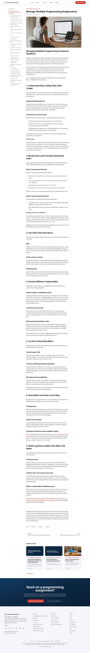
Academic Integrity (46, 641)
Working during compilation (14, 62)
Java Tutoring (54, 620)
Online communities (15, 69)
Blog (70, 628)
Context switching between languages (15, 58)
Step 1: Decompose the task (16, 27)
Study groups (14, 67)
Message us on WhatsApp (10, 633)
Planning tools (14, 38)
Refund (39, 641)
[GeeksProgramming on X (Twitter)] (13, 628)
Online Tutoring (54, 616)
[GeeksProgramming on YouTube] (23, 628)
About (70, 616)
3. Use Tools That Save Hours (16, 33)
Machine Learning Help (38, 628)
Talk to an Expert (80, 2)
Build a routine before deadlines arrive (15, 84)
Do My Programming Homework (40, 616)
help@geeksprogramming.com (11, 631)
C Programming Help (37, 624)
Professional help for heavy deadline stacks (15, 72)
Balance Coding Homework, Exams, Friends (72, 560)
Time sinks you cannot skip (16, 21)
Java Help (35, 618)
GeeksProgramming (13, 614)
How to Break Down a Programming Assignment (53, 560)
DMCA (52, 641)
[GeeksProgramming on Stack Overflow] (9, 628)
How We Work (72, 624)
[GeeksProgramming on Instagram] (20, 628)
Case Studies (72, 630)
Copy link (47, 526)
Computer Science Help (38, 630)
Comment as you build (16, 47)
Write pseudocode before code (16, 50)
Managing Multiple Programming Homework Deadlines (15, 12)
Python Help (35, 620)
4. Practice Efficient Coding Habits (16, 41)
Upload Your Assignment (54, 601)
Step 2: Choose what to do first (16, 30)
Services (38, 2)
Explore (56, 2)
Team (70, 618)
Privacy (32, 641)
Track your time (14, 78)
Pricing (51, 2)
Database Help (36, 626)
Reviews (71, 620)
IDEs (12, 34)
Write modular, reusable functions (16, 44)
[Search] (73, 2)
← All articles (29, 573)
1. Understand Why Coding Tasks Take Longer (16, 16)
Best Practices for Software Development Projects (45, 498)
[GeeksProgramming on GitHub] (5, 628)
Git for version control (15, 36)
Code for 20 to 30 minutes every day (16, 81)
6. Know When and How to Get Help (15, 65)
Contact (71, 632)
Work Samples (72, 622)
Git (37, 519)
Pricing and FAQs (73, 626)
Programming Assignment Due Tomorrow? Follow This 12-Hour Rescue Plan (34, 561)
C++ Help (35, 622)
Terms (36, 641)
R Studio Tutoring (55, 622)
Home (32, 2)
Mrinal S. (38, 14)
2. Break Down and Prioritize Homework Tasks (16, 23)
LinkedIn (40, 526)
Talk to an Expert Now (36, 601)
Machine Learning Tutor (56, 624)
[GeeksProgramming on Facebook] (16, 628)
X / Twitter (33, 526)
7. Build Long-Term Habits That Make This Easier (15, 75)
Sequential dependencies (16, 19)
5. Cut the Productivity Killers (15, 53)
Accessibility (57, 641)
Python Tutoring (54, 618)
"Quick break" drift (15, 56)
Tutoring (45, 2)
